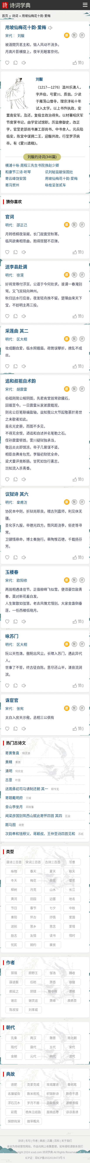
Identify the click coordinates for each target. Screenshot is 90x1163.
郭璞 (14, 973)
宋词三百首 (33, 862)
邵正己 (22, 225)
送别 (14, 926)
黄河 (14, 899)
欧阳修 (22, 580)
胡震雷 (22, 389)
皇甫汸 (22, 502)
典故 (10, 1074)
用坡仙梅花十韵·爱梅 (25, 27)
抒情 (53, 917)
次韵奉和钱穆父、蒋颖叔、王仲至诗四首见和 (40, 834)
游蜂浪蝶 (72, 1103)
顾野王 (33, 973)
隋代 (14, 1047)
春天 (33, 871)
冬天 (14, 880)
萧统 (72, 991)
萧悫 (53, 982)
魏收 (72, 973)
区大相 (22, 339)
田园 (33, 899)
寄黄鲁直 (12, 753)
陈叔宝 (14, 1009)
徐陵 (72, 982)
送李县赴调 (16, 267)
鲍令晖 (52, 991)
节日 (14, 908)
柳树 (14, 889)
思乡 (33, 926)
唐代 (33, 1047)
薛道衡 (14, 982)
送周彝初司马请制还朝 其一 (26, 789)
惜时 (72, 935)
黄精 (8, 762)
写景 (72, 862)
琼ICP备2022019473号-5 (50, 1158)
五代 (53, 1047)
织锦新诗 (53, 1093)
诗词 (15, 15)
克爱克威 (33, 1084)
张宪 (20, 709)
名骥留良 (14, 1093)
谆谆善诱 (72, 1112)
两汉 (33, 1038)
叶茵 (18, 780)
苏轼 (80, 834)
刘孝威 (33, 1009)
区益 (67, 816)
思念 (53, 926)
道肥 (14, 1084)
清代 (72, 1056)
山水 (53, 889)
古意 (8, 780)
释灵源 (26, 753)
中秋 (72, 908)
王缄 (28, 798)
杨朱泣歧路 (33, 1112)
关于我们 (66, 1140)
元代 (33, 1056)
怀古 (33, 917)
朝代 (10, 1027)
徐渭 (20, 275)
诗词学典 (20, 5)
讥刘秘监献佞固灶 (59, 172)
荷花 (53, 880)
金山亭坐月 (14, 807)
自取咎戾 (53, 1103)
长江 (72, 889)
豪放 (53, 944)
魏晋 (53, 1038)
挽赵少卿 (52, 165)
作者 (10, 962)
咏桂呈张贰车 (55, 185)
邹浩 (53, 973)
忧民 (14, 944)
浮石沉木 (14, 1103)
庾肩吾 (72, 1000)
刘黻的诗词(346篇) (42, 157)
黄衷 (18, 762)
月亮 (33, 889)
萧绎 (53, 1000)
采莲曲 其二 (16, 331)
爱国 (72, 917)
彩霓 (14, 1112)
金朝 (14, 1056)
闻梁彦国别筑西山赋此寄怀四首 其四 (33, 816)
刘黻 (20, 36)
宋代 (8, 36)
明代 (8, 225)
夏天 (53, 871)
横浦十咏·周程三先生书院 (25, 165)
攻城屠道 (53, 1084)
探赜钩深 (14, 1121)
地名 (72, 899)
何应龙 (19, 771)
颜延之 (14, 991)
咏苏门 (11, 636)
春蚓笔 (72, 1084)
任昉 (33, 982)
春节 (33, 908)
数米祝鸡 (33, 1093)
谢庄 (14, 1000)
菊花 (72, 880)
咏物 (14, 871)
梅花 (33, 880)
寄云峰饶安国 (15, 178)
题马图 (10, 825)
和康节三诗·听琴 (18, 172)
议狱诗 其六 (16, 494)
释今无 (55, 789)
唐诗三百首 (14, 862)
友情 (33, 935)
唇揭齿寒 (53, 1112)
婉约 (33, 944)
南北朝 (72, 1038)
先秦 (14, 1038)
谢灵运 (33, 1000)
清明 (8, 771)
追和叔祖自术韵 (20, 381)
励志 (14, 935)
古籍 (49, 1140)
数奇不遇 (72, 1093)
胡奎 (21, 825)
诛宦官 (11, 700)
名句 (28, 1140)
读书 (53, 935)
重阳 (14, 917)
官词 (9, 217)
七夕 (53, 908)
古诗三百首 (52, 862)
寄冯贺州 (12, 185)
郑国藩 (30, 807)
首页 (5, 15)
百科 (56, 1140)
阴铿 (33, 991)
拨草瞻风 (33, 1121)
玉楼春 (11, 572)
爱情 (72, 926)
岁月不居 (33, 1103)
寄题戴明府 (14, 798)
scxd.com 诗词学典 (42, 1152)
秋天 (72, 871)
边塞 (53, 899)
